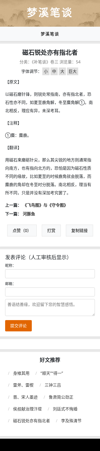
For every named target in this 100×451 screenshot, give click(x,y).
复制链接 (79, 230)
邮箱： (10, 283)
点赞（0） (22, 230)
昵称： (10, 265)
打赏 (51, 230)
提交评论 (18, 326)
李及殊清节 (71, 421)
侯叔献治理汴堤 (27, 409)
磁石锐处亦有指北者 (31, 421)
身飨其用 (21, 373)
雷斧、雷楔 (23, 385)
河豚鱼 (29, 214)
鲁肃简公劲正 (61, 397)
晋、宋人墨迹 (25, 397)
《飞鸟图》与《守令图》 (45, 205)
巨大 (72, 71)
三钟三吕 (53, 385)
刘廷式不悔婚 (65, 409)
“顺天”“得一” (52, 373)
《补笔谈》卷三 (45, 62)
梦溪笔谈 (50, 34)
